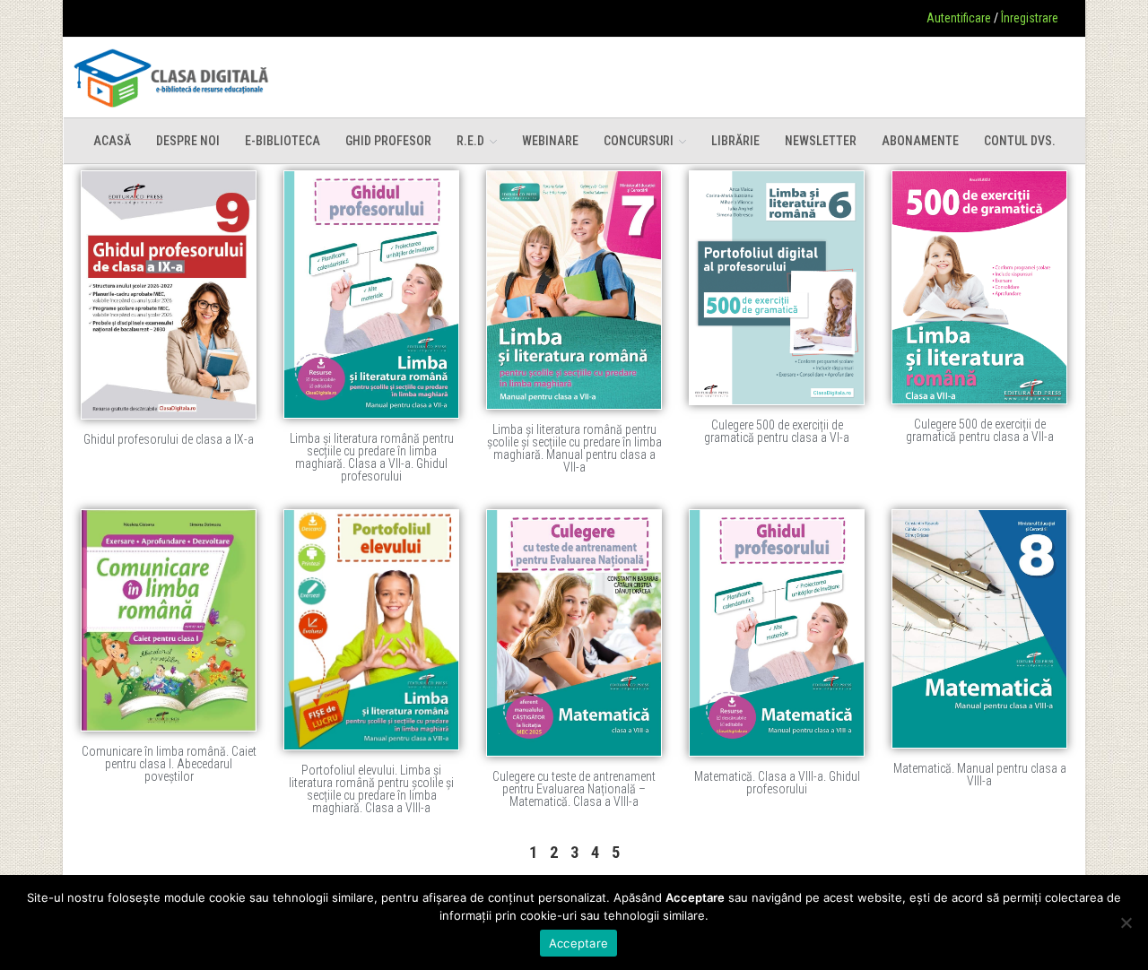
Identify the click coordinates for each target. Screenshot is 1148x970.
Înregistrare (1029, 18)
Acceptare (578, 943)
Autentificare (958, 18)
